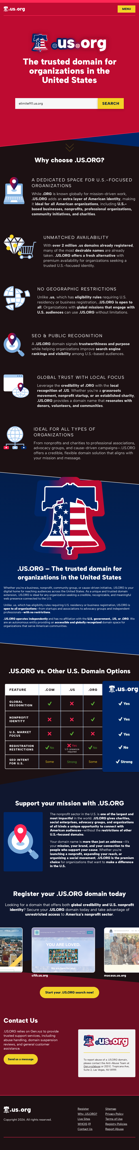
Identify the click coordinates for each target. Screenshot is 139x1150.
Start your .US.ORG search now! (69, 992)
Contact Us (85, 1129)
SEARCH (110, 103)
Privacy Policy (114, 1114)
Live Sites (84, 1119)
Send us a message (20, 1059)
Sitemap (110, 1109)
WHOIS (82, 1124)
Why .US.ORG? (87, 1114)
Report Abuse (114, 1129)
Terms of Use (114, 1119)
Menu (126, 9)
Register (83, 1109)
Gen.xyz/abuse (92, 1066)
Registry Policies (116, 1124)
